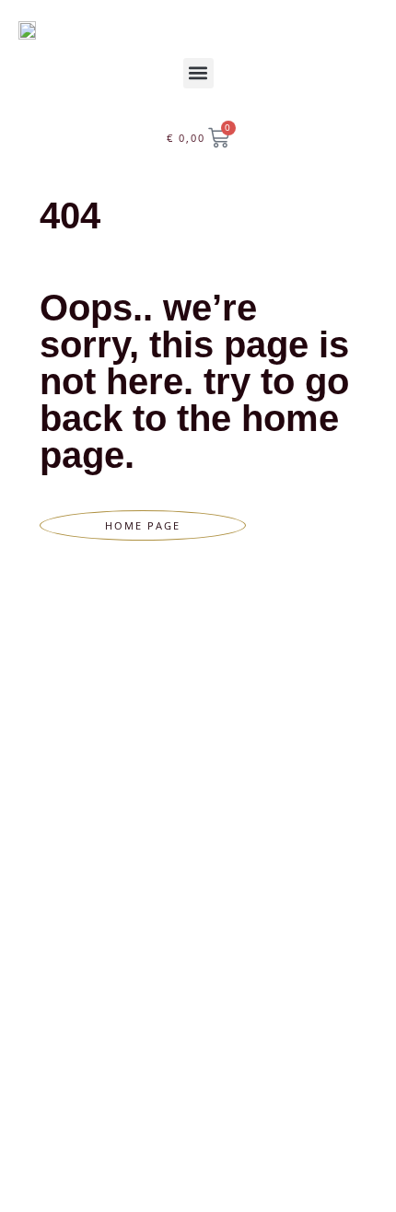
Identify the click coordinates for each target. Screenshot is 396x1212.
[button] (198, 73)
